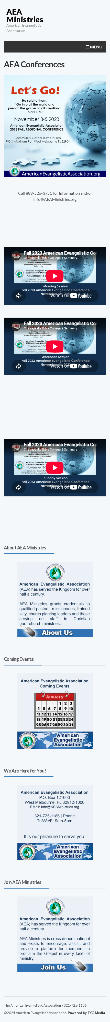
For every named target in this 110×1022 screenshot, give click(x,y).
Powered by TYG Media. (87, 1013)
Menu (95, 46)
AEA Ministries (24, 15)
